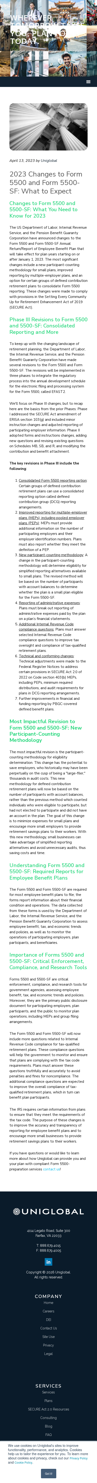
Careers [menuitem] (48, 1311)
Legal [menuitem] (48, 1354)
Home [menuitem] (48, 1303)
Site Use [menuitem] (48, 1337)
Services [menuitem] (48, 1392)
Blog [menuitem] (48, 1426)
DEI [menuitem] (48, 1320)
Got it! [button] (48, 1473)
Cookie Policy (23, 1462)
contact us (51, 1169)
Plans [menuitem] (48, 1401)
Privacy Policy (79, 1458)
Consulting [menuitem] (48, 1418)
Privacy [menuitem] (48, 1345)
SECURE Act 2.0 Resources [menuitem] (48, 1409)
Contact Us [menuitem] (48, 1328)
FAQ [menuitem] (48, 1435)
